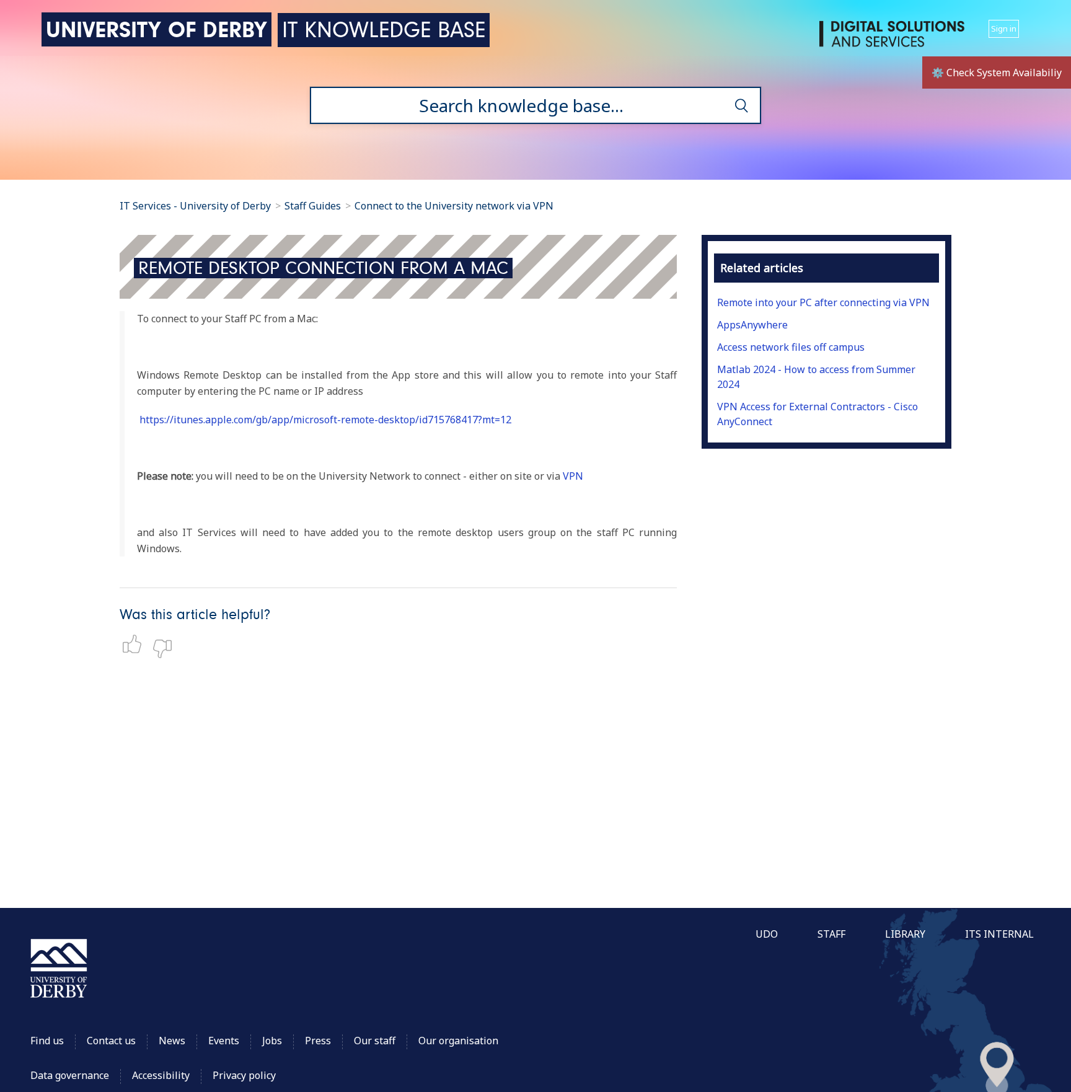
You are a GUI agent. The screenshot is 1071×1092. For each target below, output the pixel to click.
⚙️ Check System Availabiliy (997, 72)
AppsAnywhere (752, 325)
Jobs (272, 1040)
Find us (47, 1040)
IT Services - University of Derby (195, 206)
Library (905, 934)
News (172, 1040)
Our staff (374, 1040)
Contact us (111, 1040)
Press (318, 1040)
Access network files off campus (791, 347)
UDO (767, 934)
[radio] (135, 644)
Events (223, 1040)
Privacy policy (244, 1075)
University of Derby (156, 29)
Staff (831, 934)
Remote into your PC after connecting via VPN (823, 302)
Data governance (69, 1075)
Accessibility (162, 1075)
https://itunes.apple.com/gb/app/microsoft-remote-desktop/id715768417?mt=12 (325, 419)
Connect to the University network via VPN (454, 206)
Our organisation (458, 1040)
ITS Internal (999, 934)
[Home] (894, 39)
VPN (573, 476)
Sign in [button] (1003, 28)
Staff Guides (312, 206)
